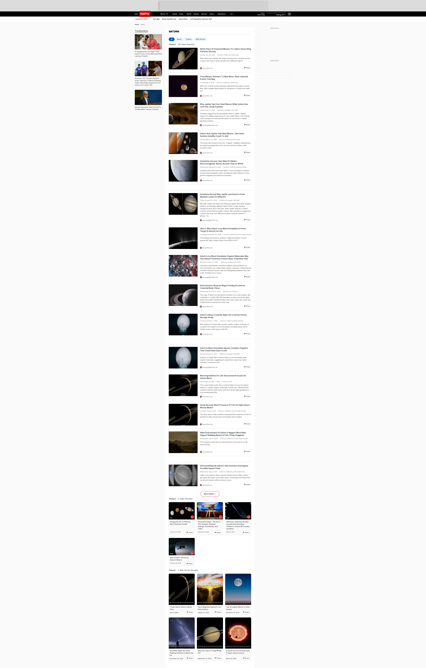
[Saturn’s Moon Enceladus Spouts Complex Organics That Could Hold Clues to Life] (183, 357)
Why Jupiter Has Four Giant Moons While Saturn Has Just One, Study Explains (224, 105)
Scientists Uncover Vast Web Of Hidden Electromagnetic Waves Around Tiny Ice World (221, 162)
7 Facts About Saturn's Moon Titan (181, 608)
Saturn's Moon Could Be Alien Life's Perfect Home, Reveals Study (223, 316)
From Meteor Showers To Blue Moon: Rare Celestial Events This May (224, 77)
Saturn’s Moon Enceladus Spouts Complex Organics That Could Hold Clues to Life (224, 349)
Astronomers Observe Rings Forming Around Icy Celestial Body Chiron (222, 286)
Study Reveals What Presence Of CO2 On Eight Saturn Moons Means (225, 406)
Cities (211, 14)
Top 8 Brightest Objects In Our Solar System (209, 608)
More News (209, 494)
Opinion (204, 14)
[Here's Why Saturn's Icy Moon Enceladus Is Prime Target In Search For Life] (183, 238)
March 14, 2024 (231, 658)
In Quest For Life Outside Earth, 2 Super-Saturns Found (238, 652)
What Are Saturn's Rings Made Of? (209, 652)
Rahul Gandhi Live (169, 19)
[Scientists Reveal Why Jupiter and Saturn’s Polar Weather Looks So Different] (183, 207)
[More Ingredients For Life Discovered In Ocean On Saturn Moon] (183, 386)
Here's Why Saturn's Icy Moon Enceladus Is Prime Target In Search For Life (223, 229)
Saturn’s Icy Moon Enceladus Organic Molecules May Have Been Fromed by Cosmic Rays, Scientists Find (224, 257)
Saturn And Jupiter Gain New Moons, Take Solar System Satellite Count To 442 (222, 134)
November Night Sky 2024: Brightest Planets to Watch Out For (181, 653)
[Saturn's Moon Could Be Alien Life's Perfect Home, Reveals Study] (183, 324)
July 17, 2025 (174, 612)
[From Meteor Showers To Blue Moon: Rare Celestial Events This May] (183, 86)
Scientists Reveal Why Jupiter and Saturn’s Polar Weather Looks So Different (222, 195)
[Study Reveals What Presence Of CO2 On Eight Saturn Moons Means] (183, 414)
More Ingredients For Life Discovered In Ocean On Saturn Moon (223, 377)
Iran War (156, 19)
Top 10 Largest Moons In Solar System (238, 608)
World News (227, 291)
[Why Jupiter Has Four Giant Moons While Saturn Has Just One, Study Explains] (183, 114)
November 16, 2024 (232, 612)
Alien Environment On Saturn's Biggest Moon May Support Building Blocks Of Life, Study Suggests (223, 434)
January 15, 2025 (203, 612)
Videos (196, 14)
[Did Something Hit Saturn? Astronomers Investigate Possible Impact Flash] (183, 475)
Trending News (141, 31)
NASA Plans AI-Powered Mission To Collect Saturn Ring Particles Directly (225, 50)
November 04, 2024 (176, 658)
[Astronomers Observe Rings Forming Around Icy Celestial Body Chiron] (183, 296)
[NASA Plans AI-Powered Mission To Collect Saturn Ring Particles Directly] (183, 58)
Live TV (165, 14)
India (181, 14)
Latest (174, 14)
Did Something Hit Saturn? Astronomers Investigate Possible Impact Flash (224, 467)
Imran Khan (183, 19)
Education (221, 14)
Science (220, 55)
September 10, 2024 (204, 658)
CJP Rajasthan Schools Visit (201, 19)
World (189, 14)
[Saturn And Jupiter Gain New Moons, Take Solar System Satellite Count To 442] (183, 143)
